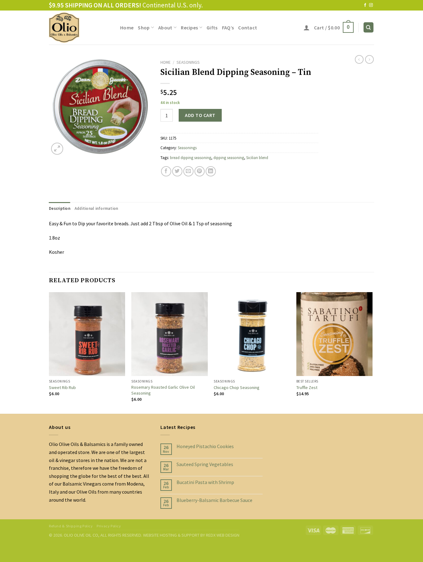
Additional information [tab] (96, 208)
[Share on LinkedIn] (211, 171)
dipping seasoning (228, 157)
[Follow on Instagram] (371, 5)
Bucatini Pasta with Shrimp (205, 482)
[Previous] (49, 352)
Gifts (212, 27)
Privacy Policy (109, 526)
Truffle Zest (306, 387)
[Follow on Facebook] (365, 5)
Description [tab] (59, 208)
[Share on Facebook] (166, 171)
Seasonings (188, 62)
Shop (144, 27)
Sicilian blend (257, 157)
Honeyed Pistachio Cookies (205, 446)
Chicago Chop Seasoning (236, 387)
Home (126, 27)
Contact (247, 27)
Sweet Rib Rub (62, 387)
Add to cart (200, 115)
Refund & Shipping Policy (71, 526)
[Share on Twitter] (177, 171)
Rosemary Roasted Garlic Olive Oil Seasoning (163, 390)
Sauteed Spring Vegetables (205, 464)
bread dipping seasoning (190, 157)
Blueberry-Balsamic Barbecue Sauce (214, 500)
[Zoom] (57, 149)
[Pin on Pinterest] (199, 171)
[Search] (369, 27)
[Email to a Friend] (188, 171)
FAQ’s (228, 27)
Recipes (189, 27)
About (165, 27)
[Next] (372, 352)
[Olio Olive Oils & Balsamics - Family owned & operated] (80, 28)
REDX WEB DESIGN (222, 535)
